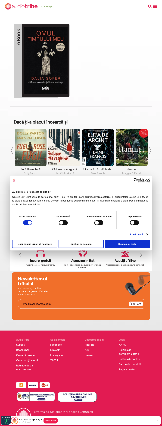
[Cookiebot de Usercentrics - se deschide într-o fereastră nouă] (136, 180)
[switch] (63, 222)
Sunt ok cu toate (127, 243)
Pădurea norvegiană (64, 169)
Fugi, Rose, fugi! (30, 169)
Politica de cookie (129, 359)
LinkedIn (55, 349)
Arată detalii (136, 234)
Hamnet (132, 169)
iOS (87, 349)
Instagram (56, 355)
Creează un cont (26, 355)
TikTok (54, 360)
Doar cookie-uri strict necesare (35, 243)
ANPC (122, 344)
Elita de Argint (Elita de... (98, 169)
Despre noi (22, 349)
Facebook (56, 344)
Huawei (89, 355)
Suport (20, 344)
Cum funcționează (27, 360)
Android (89, 344)
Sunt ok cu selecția (81, 243)
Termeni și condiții (130, 364)
